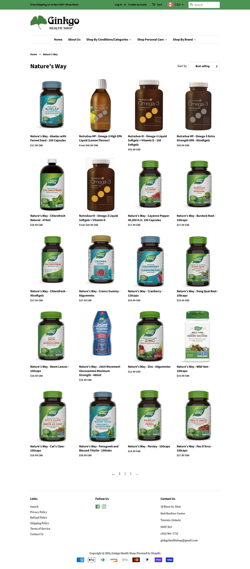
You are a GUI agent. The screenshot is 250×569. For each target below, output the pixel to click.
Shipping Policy (39, 523)
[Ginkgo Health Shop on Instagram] (104, 507)
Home (33, 54)
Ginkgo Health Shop (124, 553)
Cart (159, 5)
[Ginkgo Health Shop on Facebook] (97, 507)
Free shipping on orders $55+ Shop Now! (54, 5)
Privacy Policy (38, 512)
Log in (118, 5)
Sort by (182, 66)
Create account (137, 5)
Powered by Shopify (149, 553)
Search (34, 506)
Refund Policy (38, 517)
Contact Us (36, 534)
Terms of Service (40, 528)
